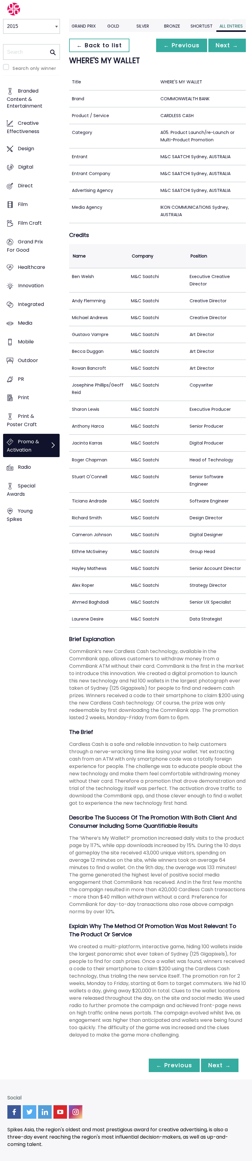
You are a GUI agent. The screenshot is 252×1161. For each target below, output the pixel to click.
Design (26, 148)
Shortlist (202, 26)
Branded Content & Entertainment (24, 98)
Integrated (31, 304)
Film (23, 204)
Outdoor (28, 360)
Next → (227, 45)
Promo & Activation (23, 445)
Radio (24, 467)
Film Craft (30, 223)
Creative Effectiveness (23, 127)
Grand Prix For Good (25, 246)
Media (25, 323)
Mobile (26, 341)
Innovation (31, 285)
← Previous (181, 45)
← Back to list (99, 45)
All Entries (231, 26)
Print (23, 397)
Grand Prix (84, 26)
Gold (113, 26)
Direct (25, 185)
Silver (142, 26)
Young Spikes (20, 515)
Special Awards (21, 490)
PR (21, 379)
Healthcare (31, 267)
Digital (25, 167)
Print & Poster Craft (22, 420)
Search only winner (34, 68)
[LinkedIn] (45, 1112)
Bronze (172, 26)
